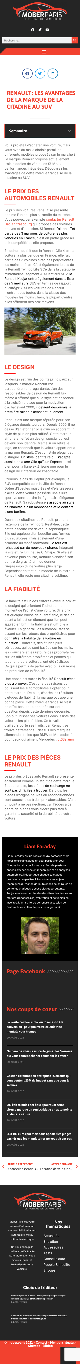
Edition (47, 1346)
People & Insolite (57, 1264)
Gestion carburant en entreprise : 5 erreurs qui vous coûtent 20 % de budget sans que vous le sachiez (38, 1080)
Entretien (51, 1241)
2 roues (50, 1270)
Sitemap (34, 1346)
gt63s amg (66, 739)
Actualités (51, 1236)
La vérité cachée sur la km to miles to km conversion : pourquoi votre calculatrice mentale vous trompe (35, 1026)
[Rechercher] (75, 40)
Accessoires (53, 1247)
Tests (48, 1253)
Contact (41, 1342)
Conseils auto (54, 1259)
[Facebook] (33, 30)
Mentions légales (62, 1342)
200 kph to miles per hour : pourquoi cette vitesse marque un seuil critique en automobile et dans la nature (39, 1109)
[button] (44, 51)
